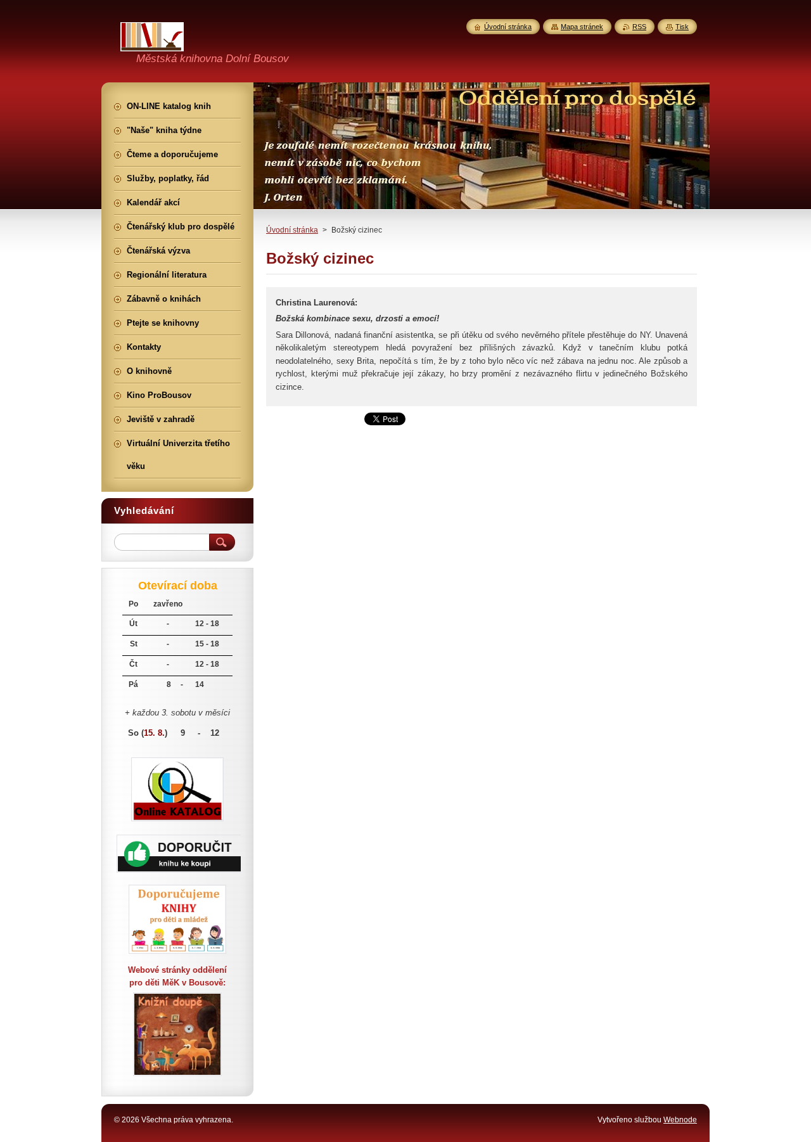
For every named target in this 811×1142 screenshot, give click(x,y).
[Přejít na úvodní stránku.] (152, 44)
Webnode (680, 1120)
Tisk (682, 26)
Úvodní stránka (292, 230)
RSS (639, 26)
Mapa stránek (582, 26)
